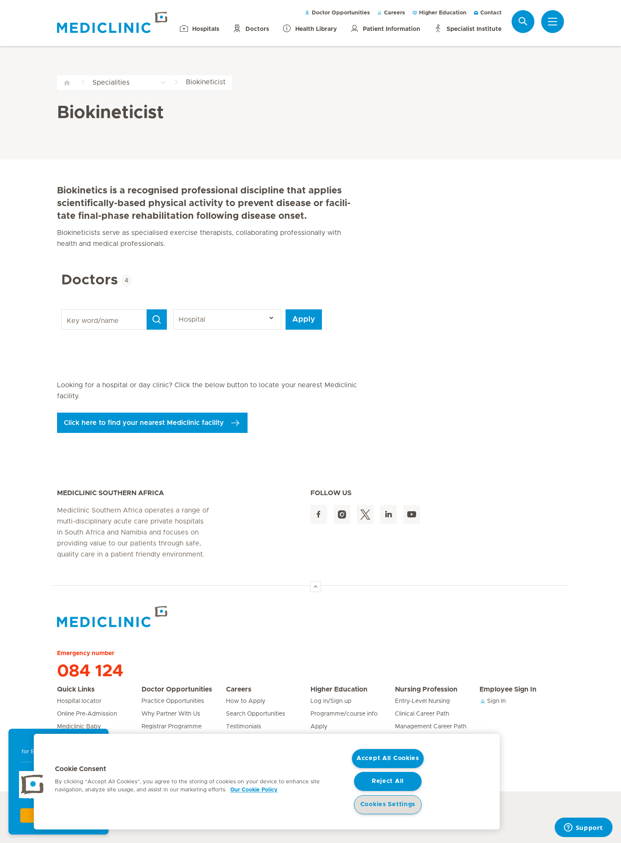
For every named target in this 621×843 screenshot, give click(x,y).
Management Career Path (430, 727)
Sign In (495, 701)
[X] (365, 514)
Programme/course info (344, 714)
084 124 (90, 671)
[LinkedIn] (388, 514)
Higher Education (441, 13)
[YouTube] (411, 514)
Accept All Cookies (388, 758)
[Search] (523, 21)
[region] (267, 781)
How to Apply (245, 701)
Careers (393, 13)
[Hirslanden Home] (131, 616)
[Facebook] (318, 514)
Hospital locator (79, 701)
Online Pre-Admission (87, 714)
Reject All (388, 781)
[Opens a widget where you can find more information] (583, 828)
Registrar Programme (172, 727)
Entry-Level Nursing (422, 701)
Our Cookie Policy (254, 790)
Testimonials (243, 727)
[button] (32, 784)
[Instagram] (342, 514)
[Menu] (552, 21)
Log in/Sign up (330, 701)
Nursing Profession (426, 689)
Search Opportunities (255, 714)
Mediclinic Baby (79, 727)
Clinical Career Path (422, 714)
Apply (303, 319)
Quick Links (76, 689)
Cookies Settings (388, 804)
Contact (490, 13)
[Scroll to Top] (315, 586)
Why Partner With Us (171, 714)
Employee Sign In (508, 689)
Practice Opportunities (173, 701)
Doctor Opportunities (340, 13)
